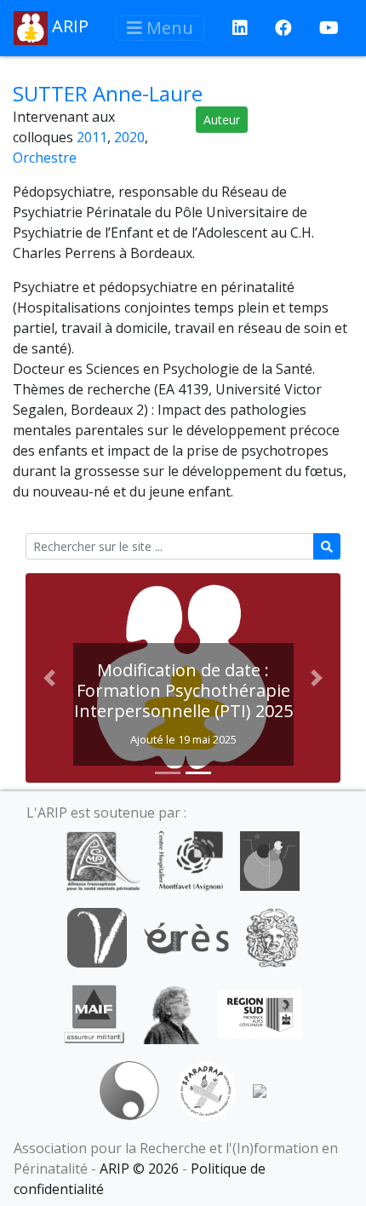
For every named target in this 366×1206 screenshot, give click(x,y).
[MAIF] (94, 1013)
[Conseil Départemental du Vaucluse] (97, 936)
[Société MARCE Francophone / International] (129, 1090)
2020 (129, 137)
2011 (92, 137)
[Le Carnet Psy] (272, 936)
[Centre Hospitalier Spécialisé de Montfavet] (190, 860)
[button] (49, 678)
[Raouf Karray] (171, 1013)
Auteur (221, 120)
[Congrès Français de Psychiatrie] (270, 860)
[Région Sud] (260, 1013)
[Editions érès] (186, 936)
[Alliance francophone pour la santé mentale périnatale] (103, 860)
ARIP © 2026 (139, 1168)
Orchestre (45, 157)
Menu (167, 27)
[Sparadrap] (206, 1090)
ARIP (68, 25)
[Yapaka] (259, 1090)
